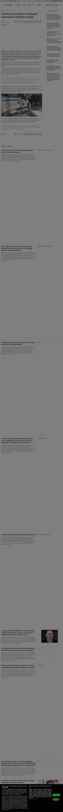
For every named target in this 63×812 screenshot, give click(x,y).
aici (21, 803)
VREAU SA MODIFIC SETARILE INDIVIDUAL (56, 799)
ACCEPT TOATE (56, 794)
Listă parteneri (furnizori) (33, 798)
